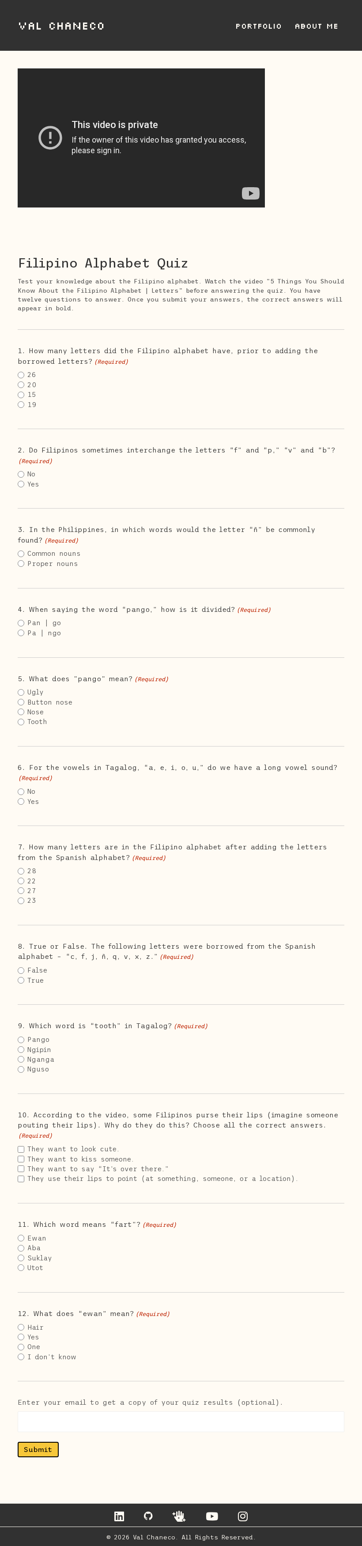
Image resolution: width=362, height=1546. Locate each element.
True (35, 980)
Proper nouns (52, 563)
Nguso (38, 1069)
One (33, 1346)
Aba (34, 1248)
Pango (38, 1039)
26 (31, 374)
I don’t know (51, 1357)
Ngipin (39, 1049)
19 (31, 404)
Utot (35, 1267)
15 (31, 394)
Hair (35, 1327)
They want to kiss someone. (80, 1159)
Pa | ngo (44, 633)
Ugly (35, 692)
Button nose (49, 702)
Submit (38, 1449)
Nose (35, 712)
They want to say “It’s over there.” (98, 1169)
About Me (316, 25)
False (37, 970)
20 (31, 384)
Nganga (40, 1059)
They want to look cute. (73, 1149)
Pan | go (44, 622)
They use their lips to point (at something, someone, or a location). (162, 1178)
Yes (33, 484)
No (31, 474)
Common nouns (54, 553)
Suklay (39, 1258)
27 (31, 890)
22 (31, 881)
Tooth (37, 721)
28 (31, 871)
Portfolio (258, 25)
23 (31, 900)
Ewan (36, 1238)
